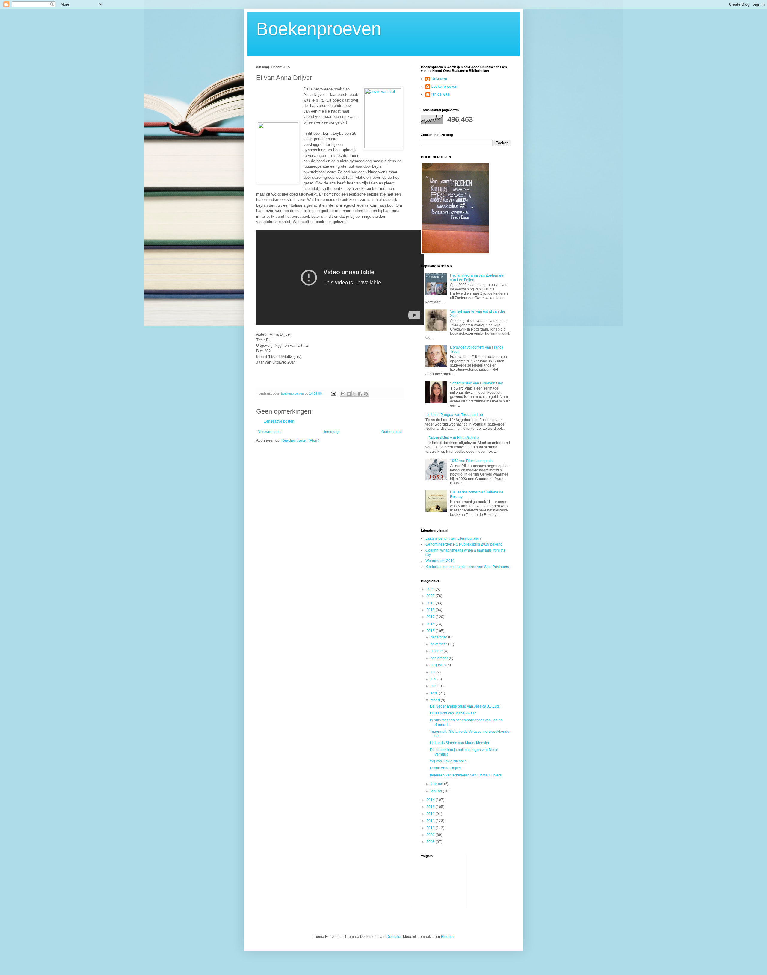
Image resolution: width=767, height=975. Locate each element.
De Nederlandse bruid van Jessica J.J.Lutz (464, 706)
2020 (431, 596)
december (439, 637)
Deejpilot (393, 937)
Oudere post (391, 432)
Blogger (447, 937)
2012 (431, 814)
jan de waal (440, 94)
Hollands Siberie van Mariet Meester (459, 743)
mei (434, 686)
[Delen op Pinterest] (366, 394)
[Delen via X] (354, 394)
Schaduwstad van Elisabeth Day (476, 383)
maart (436, 700)
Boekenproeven (318, 29)
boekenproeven (444, 86)
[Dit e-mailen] (343, 394)
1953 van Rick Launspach (471, 461)
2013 (431, 807)
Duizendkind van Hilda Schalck (453, 438)
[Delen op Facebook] (360, 394)
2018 (431, 610)
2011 (431, 821)
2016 (431, 624)
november (439, 644)
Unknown (439, 79)
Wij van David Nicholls (448, 761)
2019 (431, 603)
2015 (431, 631)
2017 (431, 617)
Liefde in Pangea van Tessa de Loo (454, 415)
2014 (431, 800)
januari (437, 791)
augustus (438, 665)
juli (433, 672)
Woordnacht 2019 (440, 561)
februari (437, 784)
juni (434, 679)
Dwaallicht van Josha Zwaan (453, 713)
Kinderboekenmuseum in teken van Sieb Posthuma (467, 567)
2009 (431, 835)
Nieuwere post (269, 432)
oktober (437, 651)
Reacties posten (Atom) (300, 440)
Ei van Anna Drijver (445, 768)
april (435, 693)
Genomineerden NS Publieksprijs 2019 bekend (463, 544)
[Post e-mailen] (333, 393)
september (440, 658)
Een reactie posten (279, 421)
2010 (431, 828)
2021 (431, 589)
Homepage (331, 432)
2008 (431, 842)
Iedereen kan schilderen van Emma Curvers (466, 775)
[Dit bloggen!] (349, 394)
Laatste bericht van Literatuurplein (453, 538)
